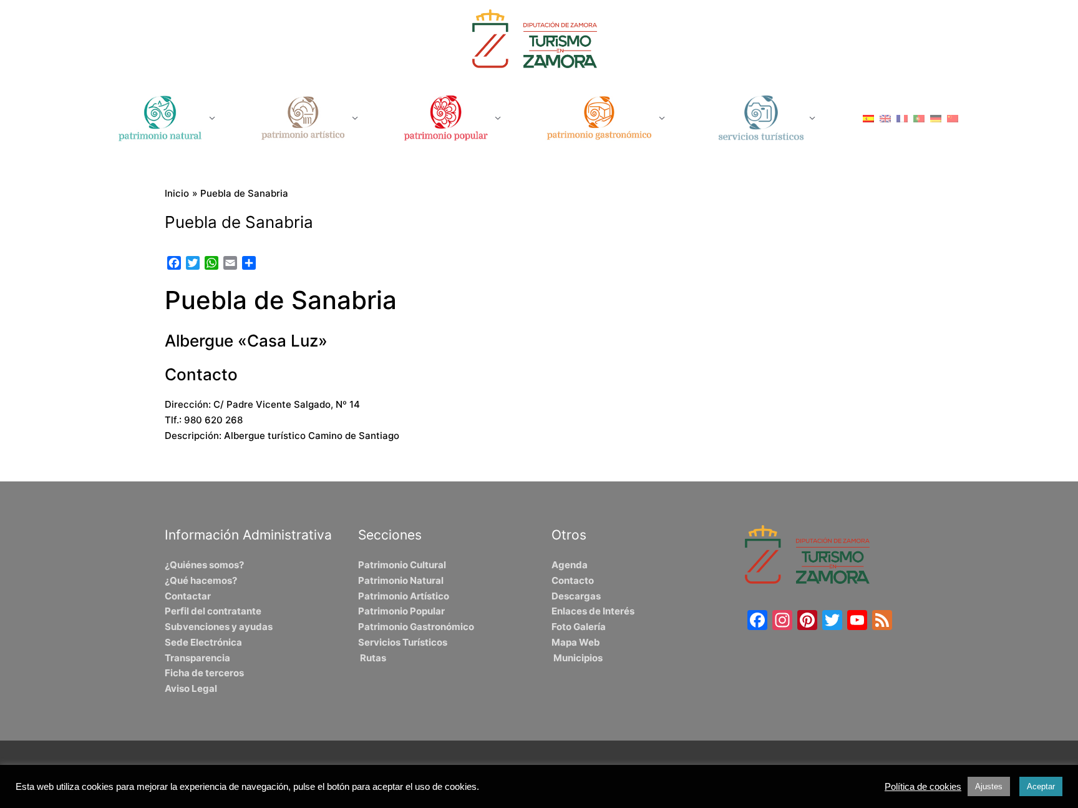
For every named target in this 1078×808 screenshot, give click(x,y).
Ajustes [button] (989, 786)
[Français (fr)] (902, 118)
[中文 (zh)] (952, 118)
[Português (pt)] (919, 118)
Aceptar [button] (1041, 786)
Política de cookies (923, 787)
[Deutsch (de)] (935, 118)
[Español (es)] (868, 118)
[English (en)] (885, 118)
